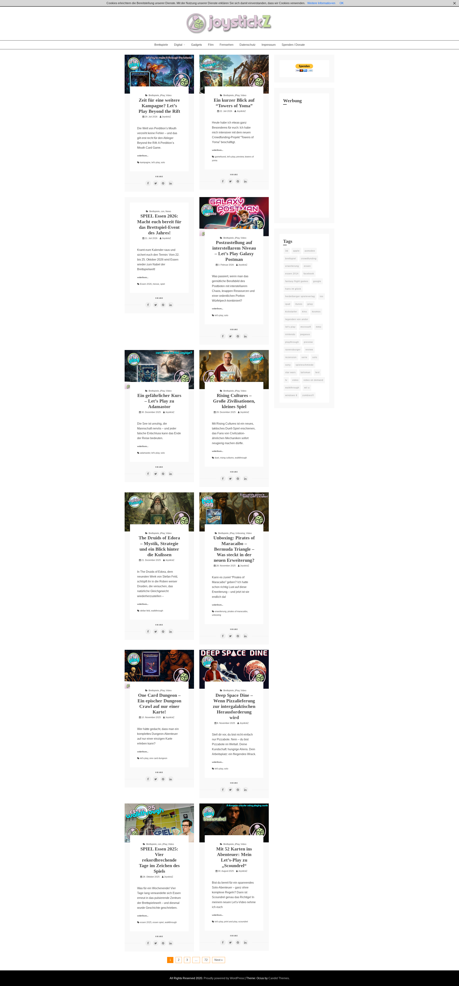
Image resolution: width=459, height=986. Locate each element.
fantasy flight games (296, 281)
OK (342, 3)
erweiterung (220, 611)
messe (156, 284)
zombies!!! (308, 395)
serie (304, 357)
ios (321, 296)
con (162, 211)
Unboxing (240, 533)
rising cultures (227, 458)
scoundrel (243, 921)
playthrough (292, 342)
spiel (162, 284)
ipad (287, 304)
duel (217, 458)
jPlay (162, 95)
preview (240, 156)
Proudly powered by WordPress (224, 978)
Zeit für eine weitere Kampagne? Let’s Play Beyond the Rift (159, 106)
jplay (310, 304)
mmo (318, 327)
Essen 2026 (146, 284)
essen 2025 (146, 922)
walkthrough (241, 458)
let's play (156, 162)
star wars (290, 372)
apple (296, 251)
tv (286, 380)
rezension (291, 357)
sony (288, 365)
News (168, 211)
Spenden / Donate (293, 44)
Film (211, 44)
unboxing (216, 615)
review (309, 349)
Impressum (269, 44)
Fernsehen (226, 44)
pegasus (305, 334)
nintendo (290, 334)
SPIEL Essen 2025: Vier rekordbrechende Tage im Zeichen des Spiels (159, 860)
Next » (218, 959)
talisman (305, 372)
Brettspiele (161, 44)
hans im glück (293, 289)
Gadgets (196, 44)
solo (163, 162)
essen (307, 266)
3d (286, 251)
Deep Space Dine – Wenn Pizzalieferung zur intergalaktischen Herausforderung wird (234, 706)
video (295, 380)
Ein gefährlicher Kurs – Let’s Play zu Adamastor (159, 401)
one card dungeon (158, 758)
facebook (309, 273)
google (317, 281)
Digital (178, 44)
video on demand (313, 380)
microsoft (306, 327)
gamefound (220, 156)
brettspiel (290, 258)
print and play (230, 921)
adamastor (145, 453)
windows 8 (291, 395)
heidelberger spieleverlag (300, 296)
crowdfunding (308, 258)
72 (206, 959)
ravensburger (293, 349)
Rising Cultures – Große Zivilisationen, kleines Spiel (234, 401)
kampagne (145, 162)
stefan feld (145, 610)
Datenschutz (247, 44)
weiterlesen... (142, 155)
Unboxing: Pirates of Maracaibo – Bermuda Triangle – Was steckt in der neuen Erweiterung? (234, 549)
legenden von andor (296, 319)
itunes (298, 304)
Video (169, 95)
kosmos (316, 311)
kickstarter (291, 311)
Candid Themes (278, 978)
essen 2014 (292, 273)
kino (304, 311)
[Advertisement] (304, 160)
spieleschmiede (305, 365)
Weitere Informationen (321, 3)
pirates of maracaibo (237, 611)
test (317, 372)
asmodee (310, 251)
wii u (307, 387)
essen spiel (158, 922)
